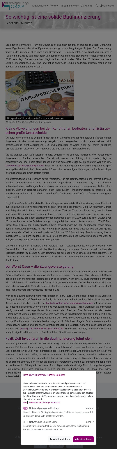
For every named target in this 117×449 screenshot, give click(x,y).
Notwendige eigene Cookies (44, 408)
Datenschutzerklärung (38, 402)
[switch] (25, 422)
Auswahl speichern (60, 439)
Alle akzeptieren (83, 439)
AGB (25, 402)
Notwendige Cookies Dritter (43, 422)
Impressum (54, 402)
